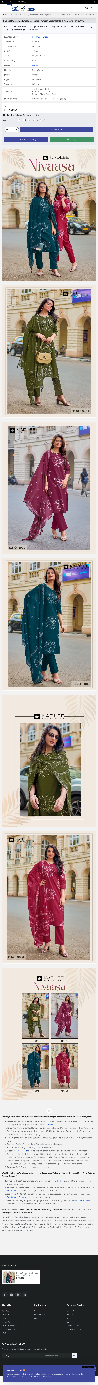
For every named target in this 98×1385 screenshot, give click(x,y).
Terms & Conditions (9, 1325)
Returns (37, 1318)
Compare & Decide (74, 1329)
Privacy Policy (47, 1376)
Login (36, 1311)
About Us (5, 1311)
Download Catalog (27, 139)
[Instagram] (11, 1294)
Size (4, 120)
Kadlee (35, 65)
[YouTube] (18, 1294)
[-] (7, 129)
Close (88, 1367)
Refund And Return (9, 1329)
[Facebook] (5, 1294)
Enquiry (72, 139)
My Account (40, 1305)
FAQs (4, 1333)
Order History (39, 1314)
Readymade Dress (20, 15)
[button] (56, 129)
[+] (16, 129)
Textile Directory (73, 1325)
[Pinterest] (24, 1294)
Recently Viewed (9, 1265)
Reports (70, 1318)
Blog (4, 1318)
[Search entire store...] (87, 8)
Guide (69, 1322)
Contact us (22, 1150)
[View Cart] (93, 8)
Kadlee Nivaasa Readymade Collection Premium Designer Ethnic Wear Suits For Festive (27, 1274)
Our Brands (6, 1314)
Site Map (70, 1314)
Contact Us (71, 1311)
